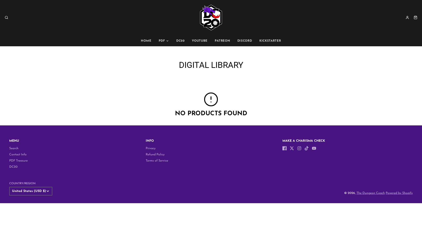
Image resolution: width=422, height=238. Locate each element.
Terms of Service (157, 160)
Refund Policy (155, 154)
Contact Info (18, 154)
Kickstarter (270, 40)
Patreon (222, 40)
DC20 (180, 40)
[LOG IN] (407, 17)
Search (13, 148)
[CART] (415, 17)
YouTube (199, 40)
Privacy (151, 148)
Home (146, 40)
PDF (162, 40)
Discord (244, 40)
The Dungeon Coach (371, 193)
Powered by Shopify (399, 193)
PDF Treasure (18, 160)
